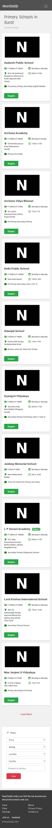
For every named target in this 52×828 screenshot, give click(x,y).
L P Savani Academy (17, 528)
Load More (26, 714)
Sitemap (6, 811)
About (31, 805)
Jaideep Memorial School (20, 463)
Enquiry (11, 95)
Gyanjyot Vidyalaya (16, 396)
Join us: (6, 817)
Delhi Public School (16, 268)
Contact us (33, 811)
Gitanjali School (14, 331)
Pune (4, 808)
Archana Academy (16, 133)
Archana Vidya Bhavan (18, 200)
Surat (4, 805)
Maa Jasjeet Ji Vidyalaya (19, 672)
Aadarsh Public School (18, 62)
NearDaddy (10, 6)
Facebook (16, 817)
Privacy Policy (35, 808)
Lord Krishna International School (25, 599)
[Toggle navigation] (46, 6)
